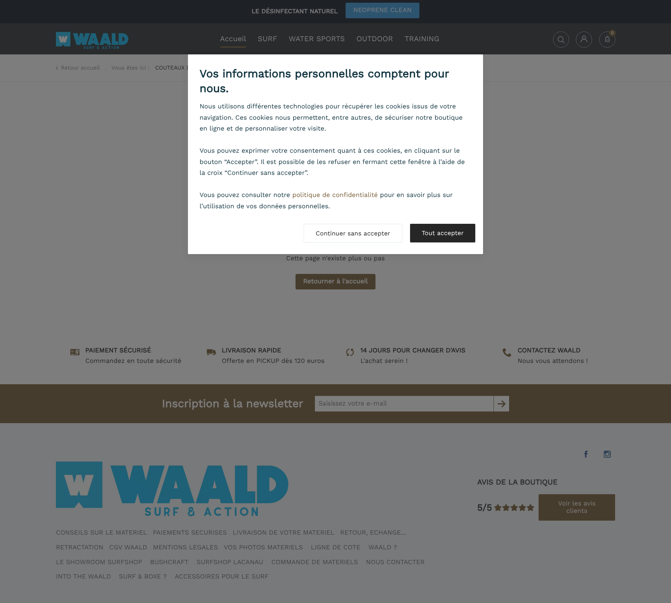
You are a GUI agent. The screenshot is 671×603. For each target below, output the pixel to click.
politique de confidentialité (335, 195)
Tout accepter (443, 233)
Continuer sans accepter (353, 233)
